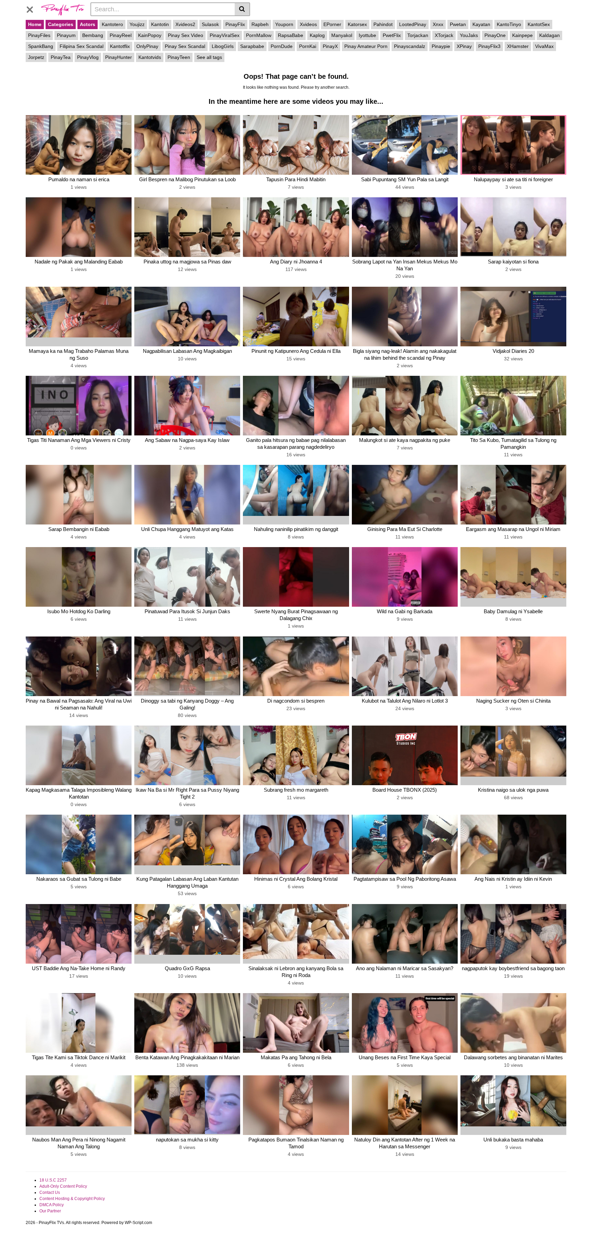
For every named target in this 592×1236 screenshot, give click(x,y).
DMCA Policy (51, 1204)
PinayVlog (88, 57)
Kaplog (317, 35)
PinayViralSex (224, 35)
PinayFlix (235, 24)
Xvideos (308, 24)
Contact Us (49, 1192)
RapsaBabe (290, 35)
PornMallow (258, 35)
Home (34, 24)
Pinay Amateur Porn (365, 46)
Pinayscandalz (409, 46)
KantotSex (539, 24)
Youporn (284, 24)
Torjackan (417, 35)
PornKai (307, 46)
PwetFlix (392, 35)
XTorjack (444, 35)
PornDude (282, 46)
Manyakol (341, 35)
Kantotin (160, 24)
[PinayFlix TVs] (63, 9)
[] (242, 9)
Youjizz (137, 24)
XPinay (464, 46)
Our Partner (50, 1211)
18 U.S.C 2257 (53, 1180)
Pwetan (458, 24)
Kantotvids (149, 57)
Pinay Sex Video (185, 35)
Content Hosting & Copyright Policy (72, 1198)
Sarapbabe (252, 46)
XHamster (518, 46)
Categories (60, 24)
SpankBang (40, 46)
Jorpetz (36, 57)
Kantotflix (120, 46)
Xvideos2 (185, 24)
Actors (87, 24)
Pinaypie (441, 46)
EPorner (332, 24)
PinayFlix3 (489, 46)
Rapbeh (260, 24)
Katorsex (357, 24)
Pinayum (66, 35)
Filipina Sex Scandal (81, 46)
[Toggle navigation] (32, 8)
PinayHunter (118, 57)
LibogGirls (223, 46)
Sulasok (210, 24)
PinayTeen (179, 57)
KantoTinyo (509, 24)
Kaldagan (549, 35)
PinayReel (121, 35)
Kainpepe (522, 35)
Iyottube (367, 35)
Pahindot (383, 24)
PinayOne (495, 35)
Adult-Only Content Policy (63, 1186)
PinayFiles (39, 35)
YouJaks (469, 35)
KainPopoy (149, 35)
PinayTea (61, 57)
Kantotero (112, 24)
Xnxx (438, 24)
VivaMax (544, 46)
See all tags (209, 57)
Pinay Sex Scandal (185, 46)
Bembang (92, 35)
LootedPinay (412, 24)
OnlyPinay (147, 46)
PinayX (330, 46)
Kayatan (481, 24)
